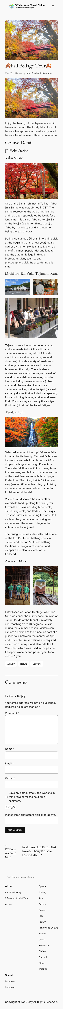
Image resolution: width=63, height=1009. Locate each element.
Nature (23, 663)
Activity (11, 663)
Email (9, 763)
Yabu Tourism (32, 73)
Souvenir (37, 663)
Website (10, 778)
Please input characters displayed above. (30, 814)
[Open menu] (53, 6)
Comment (12, 713)
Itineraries (47, 73)
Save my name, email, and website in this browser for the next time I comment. (32, 796)
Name (10, 748)
